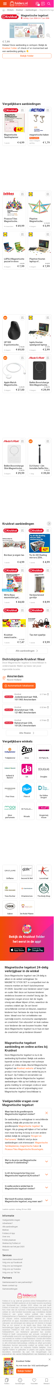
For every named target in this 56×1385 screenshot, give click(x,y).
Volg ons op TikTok (11, 1272)
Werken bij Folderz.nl (11, 1243)
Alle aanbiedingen (10, 1227)
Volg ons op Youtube (11, 1269)
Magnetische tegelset (29, 1126)
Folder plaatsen (9, 1240)
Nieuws (5, 1250)
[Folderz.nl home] (19, 4)
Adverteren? (7, 1223)
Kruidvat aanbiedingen (18, 524)
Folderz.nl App (8, 1233)
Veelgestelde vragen (11, 1220)
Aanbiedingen (31, 10)
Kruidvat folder (9, 48)
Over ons (6, 1236)
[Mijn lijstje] (43, 3)
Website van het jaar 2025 (13, 1246)
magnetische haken (29, 1146)
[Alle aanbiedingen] (49, 523)
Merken (5, 1230)
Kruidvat (19, 10)
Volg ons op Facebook (12, 1262)
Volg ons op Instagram (12, 1266)
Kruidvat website (25, 1068)
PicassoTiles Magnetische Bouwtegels (24, 1149)
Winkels (10, 10)
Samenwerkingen (9, 1289)
